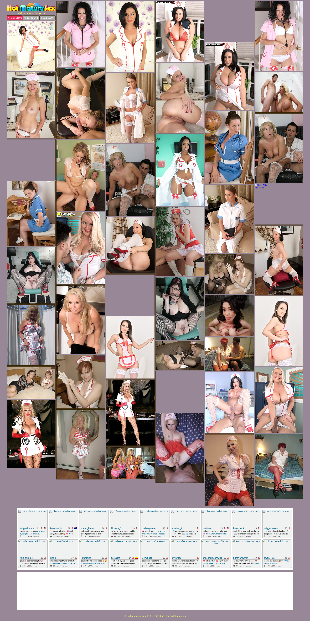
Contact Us (180, 616)
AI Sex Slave (15, 17)
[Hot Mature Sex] (31, 7)
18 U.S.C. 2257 (156, 616)
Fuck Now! (47, 17)
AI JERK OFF (31, 17)
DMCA (169, 616)
